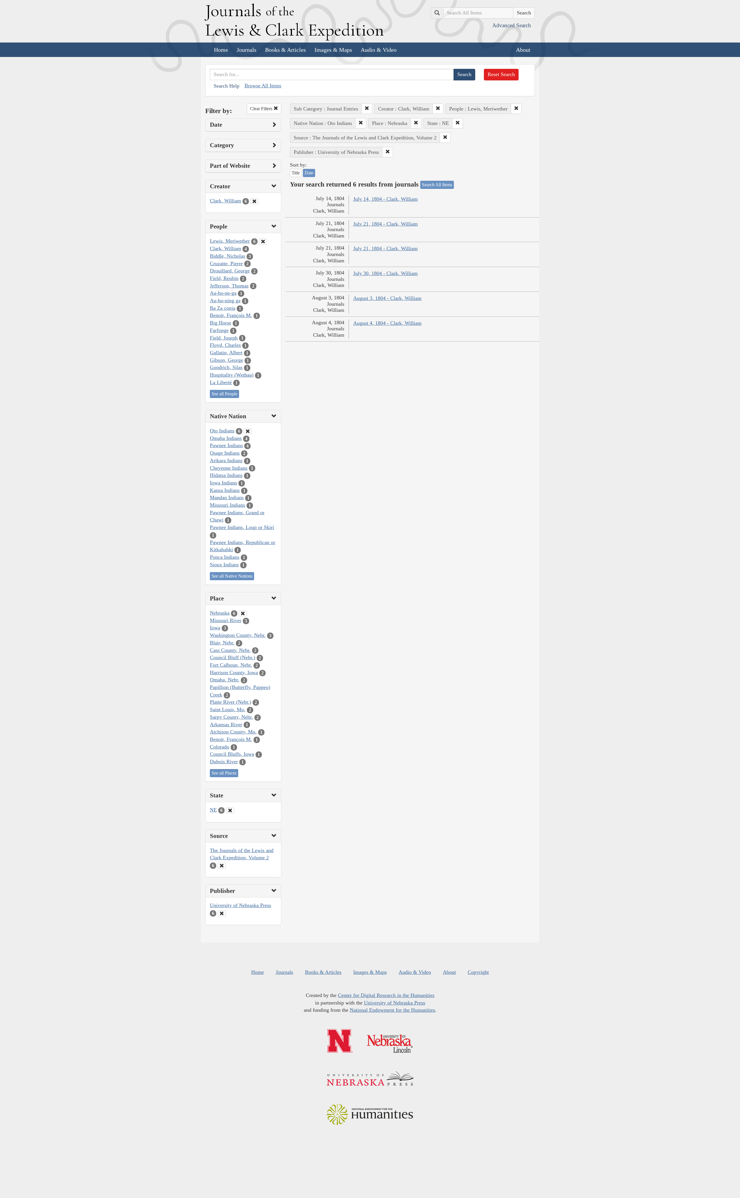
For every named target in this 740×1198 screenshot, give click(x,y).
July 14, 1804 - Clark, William (385, 199)
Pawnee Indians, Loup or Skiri (242, 527)
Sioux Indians (224, 564)
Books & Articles (285, 50)
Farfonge (219, 330)
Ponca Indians (224, 557)
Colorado (219, 747)
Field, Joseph (224, 338)
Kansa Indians (225, 490)
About (523, 50)
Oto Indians (222, 431)
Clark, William (225, 201)
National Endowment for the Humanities (392, 1010)
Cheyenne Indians (228, 468)
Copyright (478, 972)
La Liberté (221, 382)
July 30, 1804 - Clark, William (385, 273)
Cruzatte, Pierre (226, 263)
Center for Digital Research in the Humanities (386, 995)
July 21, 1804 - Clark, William (385, 224)
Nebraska (220, 613)
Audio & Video (379, 50)
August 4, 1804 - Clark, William (387, 323)
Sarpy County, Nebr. (231, 717)
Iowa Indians (223, 483)
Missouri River (225, 620)
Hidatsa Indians (226, 475)
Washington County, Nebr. (238, 635)
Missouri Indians (227, 505)
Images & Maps (333, 50)
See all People (224, 393)
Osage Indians (225, 453)
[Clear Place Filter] (243, 613)
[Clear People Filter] (263, 241)
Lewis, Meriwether (230, 241)
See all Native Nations (232, 576)
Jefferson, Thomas (229, 286)
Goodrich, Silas (226, 367)
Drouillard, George (230, 271)
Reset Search (501, 74)
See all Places (224, 773)
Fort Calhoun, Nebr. (231, 665)
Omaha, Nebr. (224, 680)
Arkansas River (226, 724)
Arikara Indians (226, 460)
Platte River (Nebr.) (230, 702)
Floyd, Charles (225, 345)
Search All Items (437, 184)
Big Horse (220, 323)
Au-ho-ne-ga (223, 293)
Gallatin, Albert (226, 352)
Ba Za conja (222, 308)
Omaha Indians (226, 438)
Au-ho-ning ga (225, 300)
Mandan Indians (227, 497)
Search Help (226, 86)
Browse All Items (263, 86)
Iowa (215, 628)
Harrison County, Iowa (234, 672)
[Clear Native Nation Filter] (248, 431)
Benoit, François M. (231, 315)
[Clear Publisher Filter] (222, 913)
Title (296, 172)
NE (213, 810)
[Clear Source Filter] (222, 866)
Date (309, 172)
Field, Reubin (224, 278)
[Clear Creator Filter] (254, 201)
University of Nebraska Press (240, 905)
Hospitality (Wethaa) (232, 375)
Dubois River (224, 761)
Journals (246, 50)
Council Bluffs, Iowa (232, 754)
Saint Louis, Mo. (227, 709)
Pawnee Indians (226, 445)
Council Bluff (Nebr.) (232, 657)
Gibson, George (226, 360)
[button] (366, 109)
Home (221, 50)
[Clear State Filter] (230, 810)
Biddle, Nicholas (227, 256)
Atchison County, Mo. (233, 732)
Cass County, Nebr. (230, 650)
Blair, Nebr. (222, 643)
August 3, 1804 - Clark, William (387, 298)
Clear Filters (261, 108)
